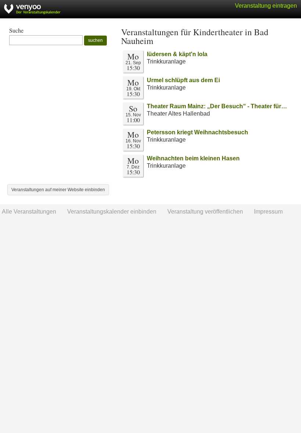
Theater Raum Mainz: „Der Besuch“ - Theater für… (217, 106)
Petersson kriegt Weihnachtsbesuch (197, 132)
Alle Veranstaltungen (29, 211)
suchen (95, 40)
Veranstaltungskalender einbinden (111, 211)
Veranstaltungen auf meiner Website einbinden (58, 189)
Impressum (268, 211)
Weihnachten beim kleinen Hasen (193, 158)
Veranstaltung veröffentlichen (205, 211)
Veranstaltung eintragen (266, 6)
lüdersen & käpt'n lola (177, 54)
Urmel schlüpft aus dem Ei (183, 80)
